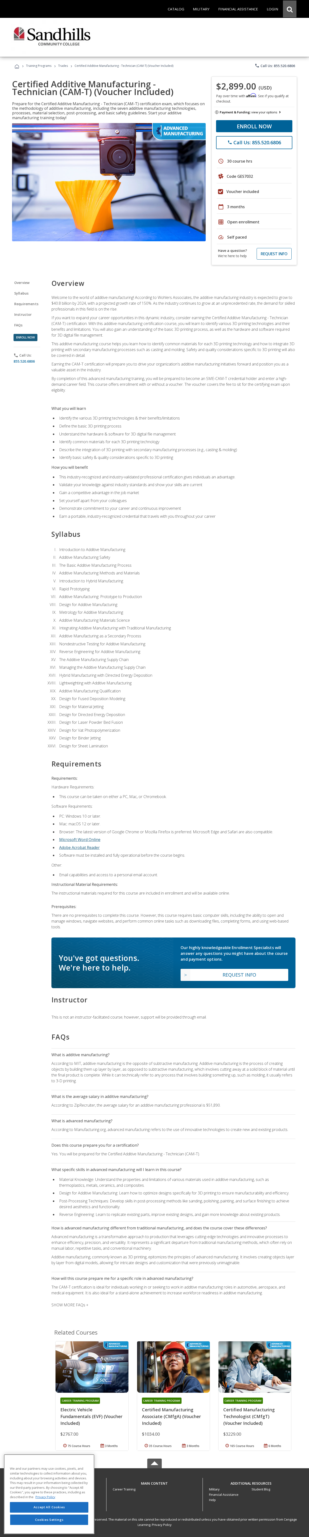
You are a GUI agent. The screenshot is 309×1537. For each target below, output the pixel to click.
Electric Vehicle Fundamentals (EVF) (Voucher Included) (91, 1416)
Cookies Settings (49, 1519)
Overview (21, 282)
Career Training (124, 1489)
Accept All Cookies (49, 1507)
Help (212, 1500)
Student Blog (261, 1489)
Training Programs (38, 66)
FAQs (18, 325)
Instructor (23, 314)
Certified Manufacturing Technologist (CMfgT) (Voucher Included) (249, 1416)
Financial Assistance (224, 1494)
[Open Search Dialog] (289, 8)
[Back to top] (154, 1482)
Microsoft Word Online (79, 839)
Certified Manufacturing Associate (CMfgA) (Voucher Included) (171, 1416)
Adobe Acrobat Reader (79, 847)
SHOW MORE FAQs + (69, 1305)
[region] (49, 1494)
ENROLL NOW (254, 126)
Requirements (26, 304)
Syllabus (21, 293)
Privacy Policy (162, 1525)
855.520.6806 (24, 361)
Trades (63, 66)
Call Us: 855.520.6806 (275, 65)
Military (214, 1489)
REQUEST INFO (274, 253)
